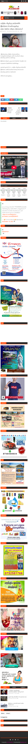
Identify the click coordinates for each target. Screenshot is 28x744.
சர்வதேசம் (8, 713)
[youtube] (25, 1)
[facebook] (21, 1)
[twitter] (23, 1)
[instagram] (26, 1)
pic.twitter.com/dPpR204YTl (10, 216)
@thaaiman (5, 231)
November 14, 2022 (7, 221)
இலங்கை (2, 713)
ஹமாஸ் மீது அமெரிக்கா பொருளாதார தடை (17, 696)
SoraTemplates (10, 742)
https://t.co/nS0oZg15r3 (9, 214)
